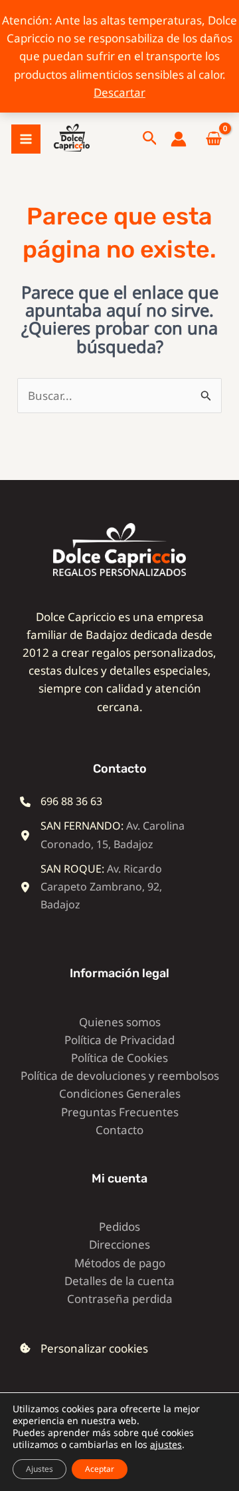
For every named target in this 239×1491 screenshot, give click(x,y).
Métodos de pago (119, 1263)
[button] (150, 139)
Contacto (119, 1129)
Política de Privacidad (119, 1039)
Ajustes (39, 1468)
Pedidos (119, 1226)
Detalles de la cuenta (119, 1280)
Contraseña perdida (120, 1298)
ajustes (166, 1445)
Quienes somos (120, 1022)
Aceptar (99, 1468)
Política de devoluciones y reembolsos (120, 1075)
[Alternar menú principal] (25, 139)
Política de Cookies (119, 1057)
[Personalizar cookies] (84, 1348)
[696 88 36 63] (61, 801)
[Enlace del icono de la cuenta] (179, 139)
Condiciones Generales (120, 1093)
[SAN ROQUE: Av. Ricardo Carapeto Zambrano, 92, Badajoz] (109, 887)
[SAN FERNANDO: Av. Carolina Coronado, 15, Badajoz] (109, 835)
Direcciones (119, 1244)
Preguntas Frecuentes (120, 1112)
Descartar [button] (119, 92)
